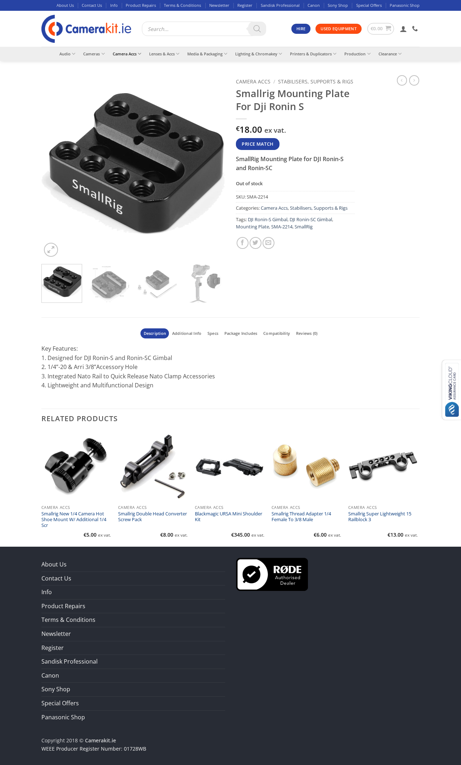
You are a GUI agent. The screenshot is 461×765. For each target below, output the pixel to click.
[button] (380, 29)
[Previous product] (414, 80)
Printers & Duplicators (311, 53)
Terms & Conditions (182, 5)
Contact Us (92, 5)
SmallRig (304, 226)
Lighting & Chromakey (256, 53)
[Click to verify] (272, 574)
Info (114, 5)
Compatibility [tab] (276, 333)
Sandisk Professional (280, 5)
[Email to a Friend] (268, 243)
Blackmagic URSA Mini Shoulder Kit (228, 517)
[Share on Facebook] (243, 243)
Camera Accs (124, 53)
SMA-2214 (281, 226)
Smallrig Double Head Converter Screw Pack (152, 517)
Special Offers (369, 5)
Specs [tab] (212, 333)
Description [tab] (155, 333)
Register (244, 5)
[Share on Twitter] (255, 243)
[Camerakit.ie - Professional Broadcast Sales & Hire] (86, 29)
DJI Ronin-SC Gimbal (311, 219)
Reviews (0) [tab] (306, 333)
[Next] (212, 167)
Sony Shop (338, 5)
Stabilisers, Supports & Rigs (315, 81)
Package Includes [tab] (241, 333)
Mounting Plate (252, 226)
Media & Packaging (205, 53)
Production (355, 53)
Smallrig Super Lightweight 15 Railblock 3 (379, 517)
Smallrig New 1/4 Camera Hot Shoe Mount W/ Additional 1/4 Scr (73, 520)
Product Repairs (141, 5)
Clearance (388, 53)
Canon (314, 5)
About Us (65, 5)
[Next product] (402, 80)
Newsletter (219, 5)
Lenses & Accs (162, 53)
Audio (65, 53)
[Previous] (54, 167)
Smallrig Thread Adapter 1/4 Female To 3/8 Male (301, 517)
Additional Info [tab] (186, 333)
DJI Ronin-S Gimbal (267, 219)
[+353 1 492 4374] (416, 29)
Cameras (91, 53)
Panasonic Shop (405, 5)
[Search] (257, 29)
